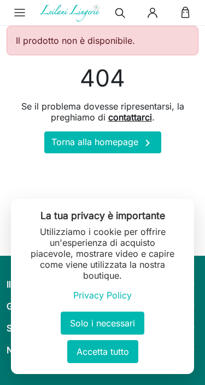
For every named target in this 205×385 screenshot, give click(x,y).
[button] (20, 13)
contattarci (130, 117)
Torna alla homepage (102, 143)
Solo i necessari (102, 323)
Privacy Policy (102, 295)
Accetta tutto (103, 351)
